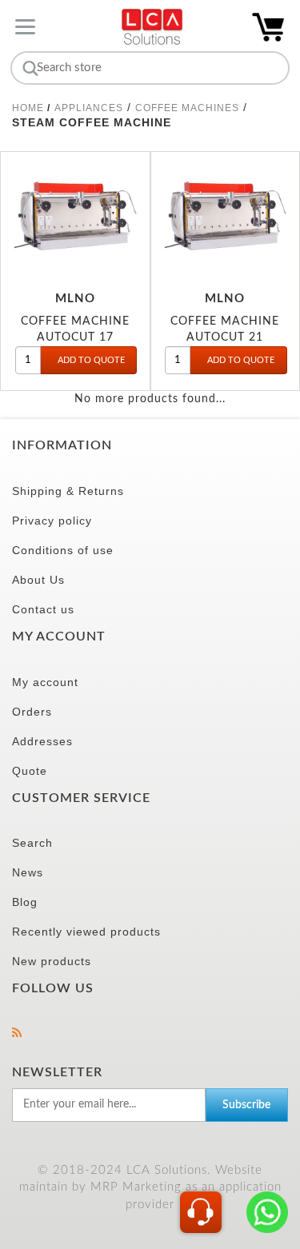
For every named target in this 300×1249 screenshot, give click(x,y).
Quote (29, 770)
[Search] (28, 68)
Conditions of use (63, 550)
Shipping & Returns (68, 491)
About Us (38, 579)
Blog (25, 902)
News (27, 872)
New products (51, 961)
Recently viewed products (86, 931)
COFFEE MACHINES (187, 108)
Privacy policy (52, 520)
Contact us (43, 609)
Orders (32, 711)
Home (28, 108)
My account (45, 682)
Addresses (42, 741)
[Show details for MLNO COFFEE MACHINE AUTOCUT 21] (225, 214)
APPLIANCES (88, 108)
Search (32, 842)
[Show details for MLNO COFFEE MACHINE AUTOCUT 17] (75, 214)
